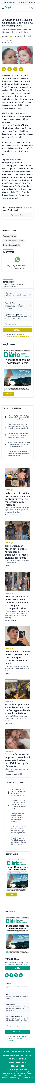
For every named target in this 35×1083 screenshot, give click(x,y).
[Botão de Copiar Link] (21, 69)
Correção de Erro (17, 1066)
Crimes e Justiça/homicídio (11, 245)
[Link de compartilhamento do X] (15, 69)
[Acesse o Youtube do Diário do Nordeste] (21, 975)
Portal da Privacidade (17, 1062)
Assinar (8, 394)
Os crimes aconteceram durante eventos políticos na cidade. (17, 562)
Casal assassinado (22, 2)
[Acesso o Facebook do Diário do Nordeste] (11, 975)
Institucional (26, 1055)
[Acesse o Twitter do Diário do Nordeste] (16, 975)
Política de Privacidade (21, 336)
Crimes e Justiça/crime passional (13, 240)
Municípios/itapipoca (9, 236)
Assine (28, 1052)
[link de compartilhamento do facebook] (9, 69)
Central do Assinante (11, 1055)
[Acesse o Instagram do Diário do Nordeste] (7, 975)
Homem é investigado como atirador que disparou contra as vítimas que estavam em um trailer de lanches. (17, 510)
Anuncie (7, 1052)
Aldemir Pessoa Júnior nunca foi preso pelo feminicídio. (16, 770)
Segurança (9, 490)
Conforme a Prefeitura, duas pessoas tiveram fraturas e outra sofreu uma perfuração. (16, 718)
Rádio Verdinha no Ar (9, 2)
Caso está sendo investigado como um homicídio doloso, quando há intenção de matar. (17, 668)
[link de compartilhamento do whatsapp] (4, 69)
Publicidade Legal (18, 1052)
